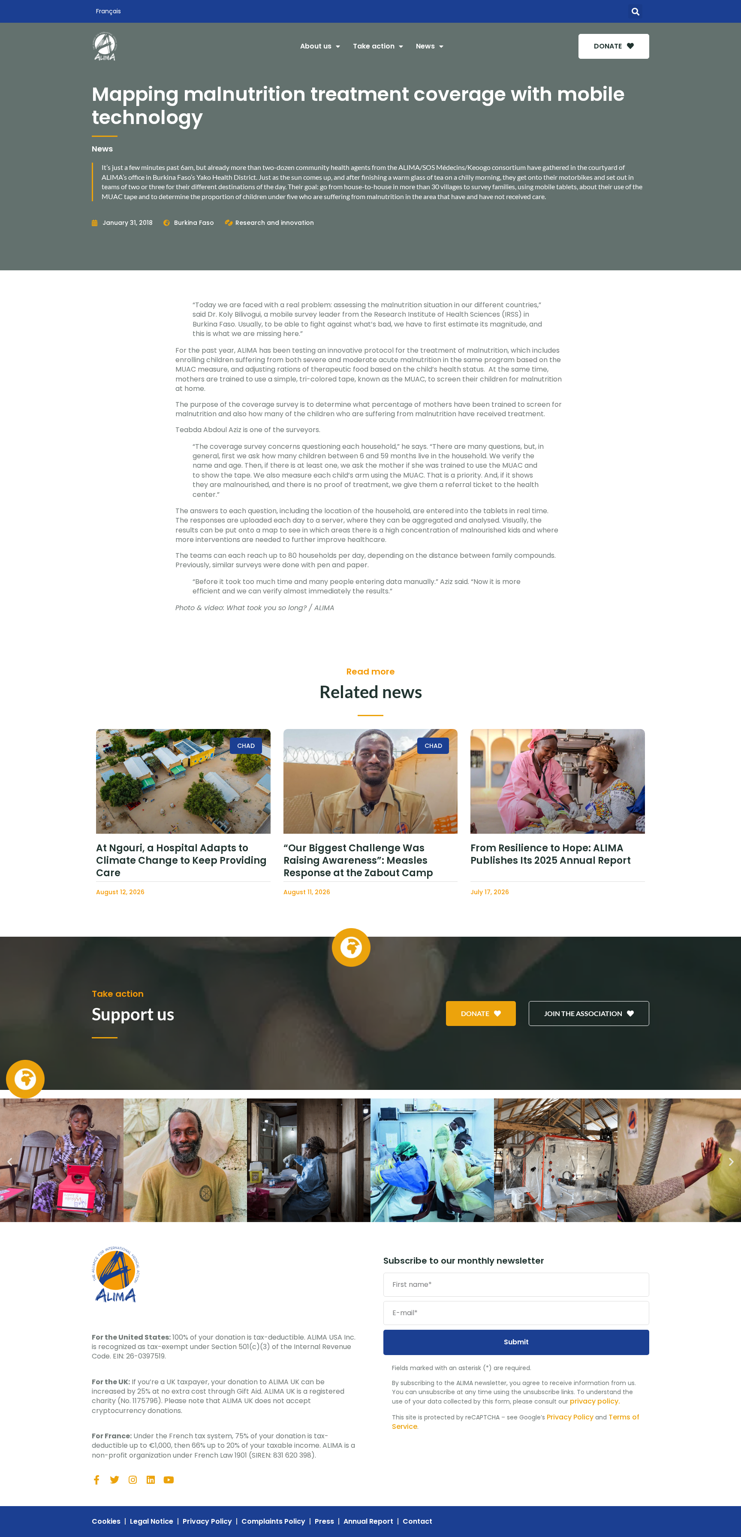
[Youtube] (168, 1480)
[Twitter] (114, 1480)
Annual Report (368, 1521)
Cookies (106, 1521)
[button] (635, 11)
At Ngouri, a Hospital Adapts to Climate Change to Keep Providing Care (181, 860)
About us (315, 46)
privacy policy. (595, 1401)
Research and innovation (274, 222)
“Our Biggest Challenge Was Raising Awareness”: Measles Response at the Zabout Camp (358, 860)
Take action (374, 46)
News (425, 46)
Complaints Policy (273, 1521)
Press (324, 1521)
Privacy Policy (570, 1417)
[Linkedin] (150, 1480)
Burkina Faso (194, 222)
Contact (417, 1521)
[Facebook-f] (96, 1480)
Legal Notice (151, 1521)
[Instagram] (132, 1480)
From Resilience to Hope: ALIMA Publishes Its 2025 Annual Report (550, 854)
